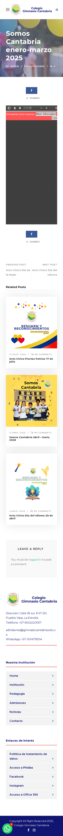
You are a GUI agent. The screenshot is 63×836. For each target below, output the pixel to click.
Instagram (17, 785)
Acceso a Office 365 (24, 794)
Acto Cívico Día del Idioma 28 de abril (31, 517)
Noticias (15, 712)
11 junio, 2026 (17, 433)
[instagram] (34, 830)
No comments (43, 354)
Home (14, 675)
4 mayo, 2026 (17, 511)
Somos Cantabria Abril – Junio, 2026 (29, 439)
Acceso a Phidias (21, 767)
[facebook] (28, 830)
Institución (17, 684)
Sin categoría (34, 66)
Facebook (17, 776)
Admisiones (18, 703)
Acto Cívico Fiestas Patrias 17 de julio (31, 360)
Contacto (16, 721)
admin (14, 66)
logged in (35, 559)
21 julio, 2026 (17, 354)
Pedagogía (17, 693)
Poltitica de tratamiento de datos (28, 756)
